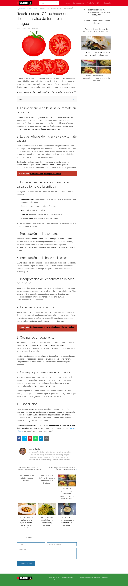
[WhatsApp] (35, 438)
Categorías (107, 3)
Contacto (90, 3)
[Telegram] (41, 438)
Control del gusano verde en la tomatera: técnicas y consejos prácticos (62, 469)
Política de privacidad (87, 577)
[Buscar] (57, 2)
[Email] (46, 438)
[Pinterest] (30, 438)
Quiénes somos (78, 3)
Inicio (68, 3)
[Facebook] (19, 438)
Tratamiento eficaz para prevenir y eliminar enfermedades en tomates (29, 469)
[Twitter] (24, 438)
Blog (98, 3)
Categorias (104, 577)
